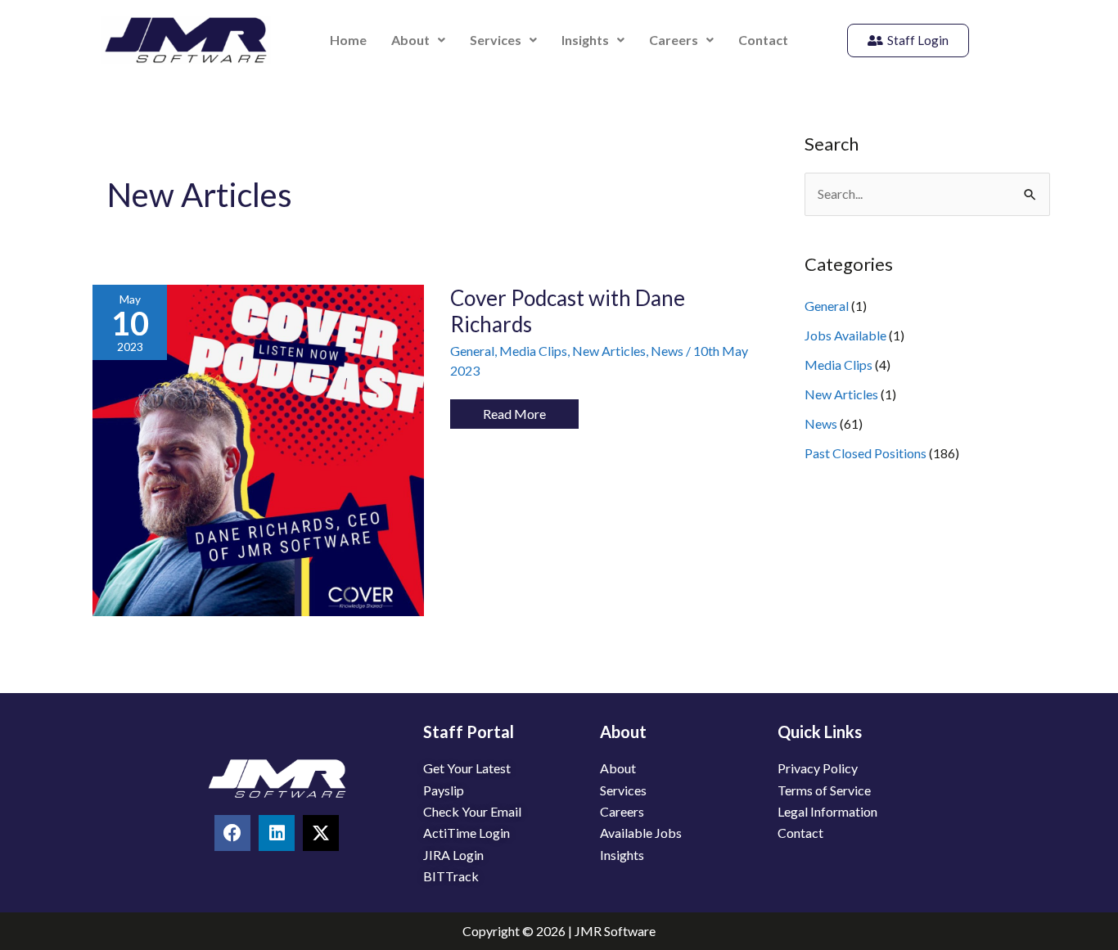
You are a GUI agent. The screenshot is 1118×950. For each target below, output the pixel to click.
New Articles (609, 350)
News (667, 350)
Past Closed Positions (865, 453)
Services (495, 39)
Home (348, 39)
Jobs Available (845, 335)
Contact (763, 39)
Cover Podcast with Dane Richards (567, 311)
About (410, 39)
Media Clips (533, 350)
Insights (585, 39)
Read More (514, 410)
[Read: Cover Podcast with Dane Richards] (258, 449)
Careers (673, 39)
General (472, 350)
